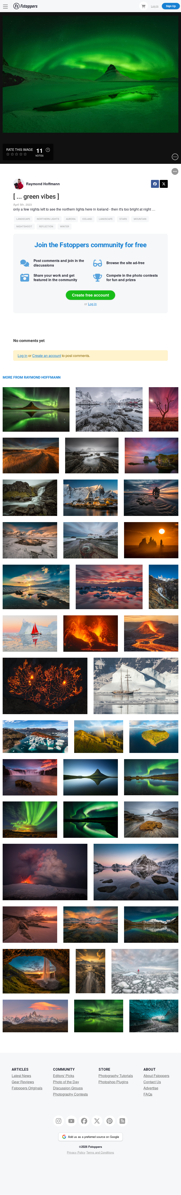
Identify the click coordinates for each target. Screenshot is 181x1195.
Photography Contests (70, 1094)
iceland (87, 219)
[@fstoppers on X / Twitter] (96, 1120)
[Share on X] (164, 184)
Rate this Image (19, 149)
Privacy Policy (76, 1152)
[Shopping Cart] (143, 6)
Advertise (150, 1087)
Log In (154, 6)
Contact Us (152, 1081)
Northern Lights (48, 219)
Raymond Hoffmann (43, 183)
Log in (92, 304)
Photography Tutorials (115, 1075)
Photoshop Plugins (113, 1081)
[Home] (25, 6)
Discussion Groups (68, 1087)
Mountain (140, 219)
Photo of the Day (66, 1081)
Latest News (21, 1075)
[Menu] (5, 6)
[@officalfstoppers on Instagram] (58, 1120)
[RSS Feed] (122, 1120)
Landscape (23, 219)
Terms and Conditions (100, 1152)
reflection (46, 226)
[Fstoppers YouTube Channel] (71, 1120)
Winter (64, 226)
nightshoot (24, 226)
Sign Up (171, 6)
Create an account (46, 355)
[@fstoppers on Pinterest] (109, 1120)
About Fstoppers (156, 1075)
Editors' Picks (63, 1075)
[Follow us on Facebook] (84, 1120)
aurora (70, 219)
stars (123, 219)
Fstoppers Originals (27, 1087)
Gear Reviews (23, 1081)
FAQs (147, 1094)
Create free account (90, 295)
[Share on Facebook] (155, 184)
